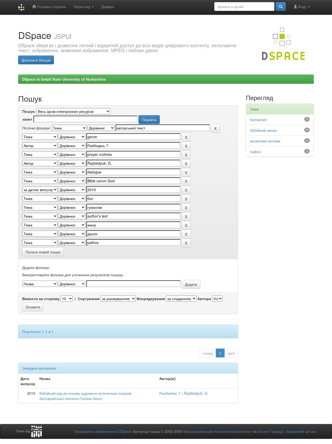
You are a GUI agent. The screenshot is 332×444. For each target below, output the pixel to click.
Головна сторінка (51, 6)
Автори (204, 298)
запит (27, 119)
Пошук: (29, 111)
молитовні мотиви (265, 140)
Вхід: (302, 6)
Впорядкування (151, 298)
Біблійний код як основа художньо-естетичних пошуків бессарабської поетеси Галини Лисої (85, 396)
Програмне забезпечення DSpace (103, 431)
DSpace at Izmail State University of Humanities (64, 79)
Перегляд (82, 6)
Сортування (89, 298)
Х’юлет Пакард (270, 431)
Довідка (107, 6)
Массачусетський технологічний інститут (217, 431)
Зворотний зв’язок (301, 431)
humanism (258, 119)
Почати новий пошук (43, 251)
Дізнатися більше (36, 60)
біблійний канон (263, 130)
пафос (255, 151)
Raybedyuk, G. (196, 393)
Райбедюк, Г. (170, 393)
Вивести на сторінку (41, 298)
